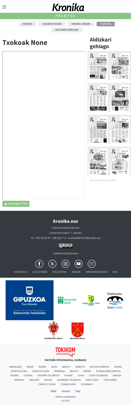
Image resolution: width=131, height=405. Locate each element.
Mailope (34, 380)
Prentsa (65, 15)
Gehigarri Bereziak (66, 29)
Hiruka (117, 375)
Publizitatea (59, 272)
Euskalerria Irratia (108, 371)
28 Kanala (87, 384)
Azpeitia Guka (19, 371)
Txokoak (105, 24)
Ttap (77, 391)
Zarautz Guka (47, 384)
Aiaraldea (15, 367)
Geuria (14, 375)
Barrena (59, 371)
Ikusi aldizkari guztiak (104, 180)
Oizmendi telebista (69, 380)
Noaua (48, 380)
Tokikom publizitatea (65, 396)
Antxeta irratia (99, 367)
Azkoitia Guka (40, 371)
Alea (54, 367)
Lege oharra (39, 272)
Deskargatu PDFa (17, 203)
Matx (53, 391)
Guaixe (68, 375)
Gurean (66, 391)
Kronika (27, 24)
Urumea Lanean (81, 24)
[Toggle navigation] (4, 7)
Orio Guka (92, 380)
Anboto (80, 367)
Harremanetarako (97, 272)
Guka (81, 375)
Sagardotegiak (52, 24)
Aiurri (42, 367)
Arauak (76, 272)
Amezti (66, 367)
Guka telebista (98, 375)
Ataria (118, 367)
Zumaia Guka (68, 384)
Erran (87, 371)
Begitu (74, 371)
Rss (115, 272)
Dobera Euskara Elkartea (65, 227)
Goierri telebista (48, 375)
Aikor (30, 367)
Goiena (28, 375)
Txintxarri (110, 380)
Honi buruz (20, 272)
